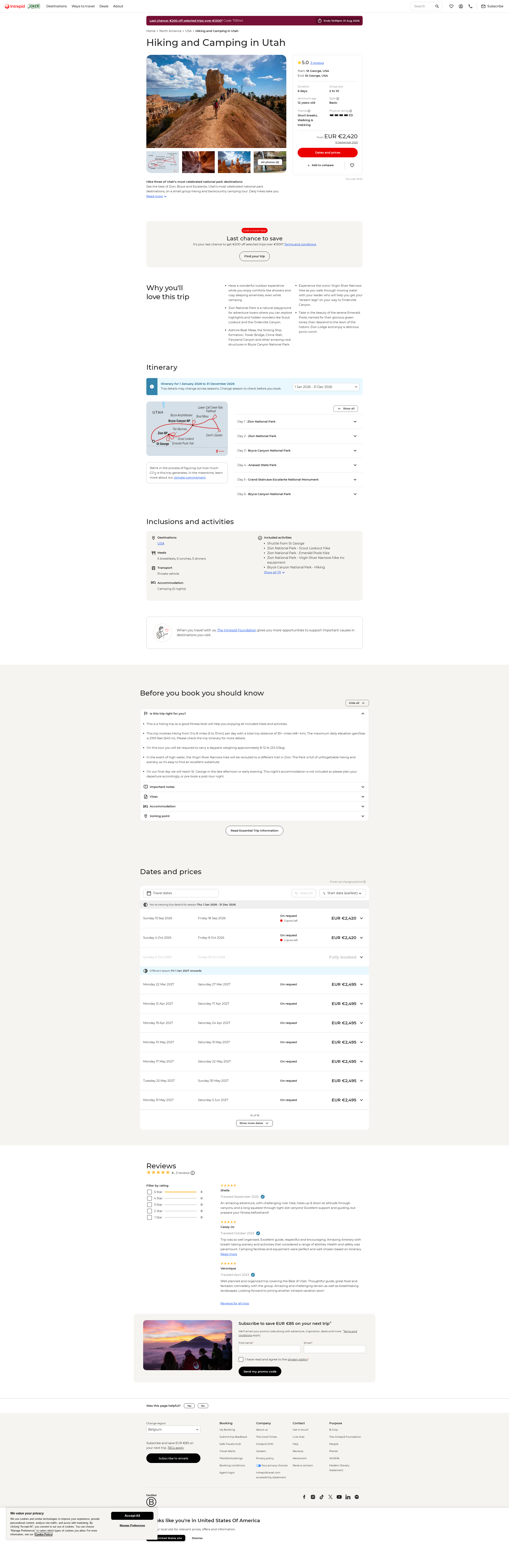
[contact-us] (470, 6)
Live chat (298, 1436)
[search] (422, 6)
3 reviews (317, 63)
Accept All (132, 1515)
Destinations (56, 6)
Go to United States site (166, 1538)
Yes (189, 1405)
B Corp (333, 1429)
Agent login (227, 1472)
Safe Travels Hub (230, 1443)
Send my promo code (260, 1371)
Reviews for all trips (235, 1303)
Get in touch (301, 1429)
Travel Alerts (227, 1451)
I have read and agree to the (277, 1359)
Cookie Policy (43, 1534)
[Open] (192, 1173)
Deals (103, 6)
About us (262, 1429)
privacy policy (298, 1359)
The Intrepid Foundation (345, 1436)
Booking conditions (232, 1465)
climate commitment (190, 477)
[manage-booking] (461, 6)
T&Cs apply (176, 1448)
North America (170, 31)
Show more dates (251, 1123)
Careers (261, 1451)
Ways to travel (83, 6)
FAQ (295, 1443)
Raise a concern (303, 1465)
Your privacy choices (274, 1465)
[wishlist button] (352, 165)
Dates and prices (327, 152)
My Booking (227, 1429)
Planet (333, 1451)
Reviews (298, 1451)
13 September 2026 (346, 142)
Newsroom (300, 1458)
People (333, 1443)
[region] (81, 1523)
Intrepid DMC (265, 1443)
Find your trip (254, 256)
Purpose (335, 1423)
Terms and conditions (300, 244)
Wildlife (334, 1458)
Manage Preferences (132, 1525)
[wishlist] (451, 6)
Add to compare (323, 165)
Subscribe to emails (173, 1458)
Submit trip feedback (233, 1436)
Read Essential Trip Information (254, 830)
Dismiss (197, 1538)
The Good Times (266, 1436)
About (118, 6)
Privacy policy (265, 1458)
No (203, 1405)
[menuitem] (15, 6)
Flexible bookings (231, 1458)
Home (150, 31)
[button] (216, 101)
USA (188, 31)
